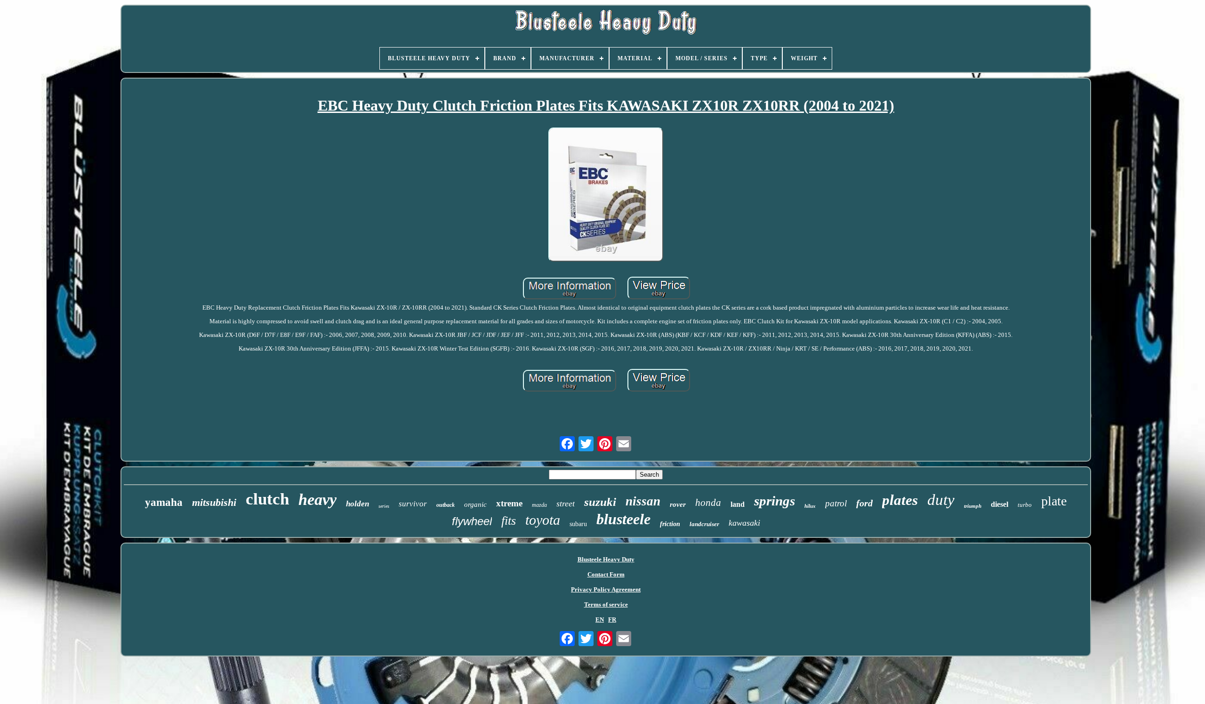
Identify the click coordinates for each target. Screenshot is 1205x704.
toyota (542, 520)
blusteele (623, 519)
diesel (999, 504)
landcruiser (704, 524)
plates (900, 500)
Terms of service (606, 604)
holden (357, 503)
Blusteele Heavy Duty (606, 559)
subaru (578, 524)
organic (475, 504)
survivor (413, 503)
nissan (643, 501)
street (565, 503)
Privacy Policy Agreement (606, 589)
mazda (539, 505)
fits (508, 521)
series (383, 506)
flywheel (472, 521)
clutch (267, 499)
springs (774, 500)
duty (941, 499)
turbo (1025, 504)
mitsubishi (214, 502)
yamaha (164, 502)
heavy (317, 499)
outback (445, 505)
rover (678, 504)
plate (1054, 501)
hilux (810, 506)
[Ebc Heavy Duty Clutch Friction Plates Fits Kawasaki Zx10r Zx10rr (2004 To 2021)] (605, 196)
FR (612, 619)
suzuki (600, 502)
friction (670, 524)
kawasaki (744, 523)
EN (599, 619)
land (738, 504)
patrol (836, 503)
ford (864, 503)
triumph (972, 506)
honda (708, 502)
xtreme (509, 503)
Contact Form (606, 574)
